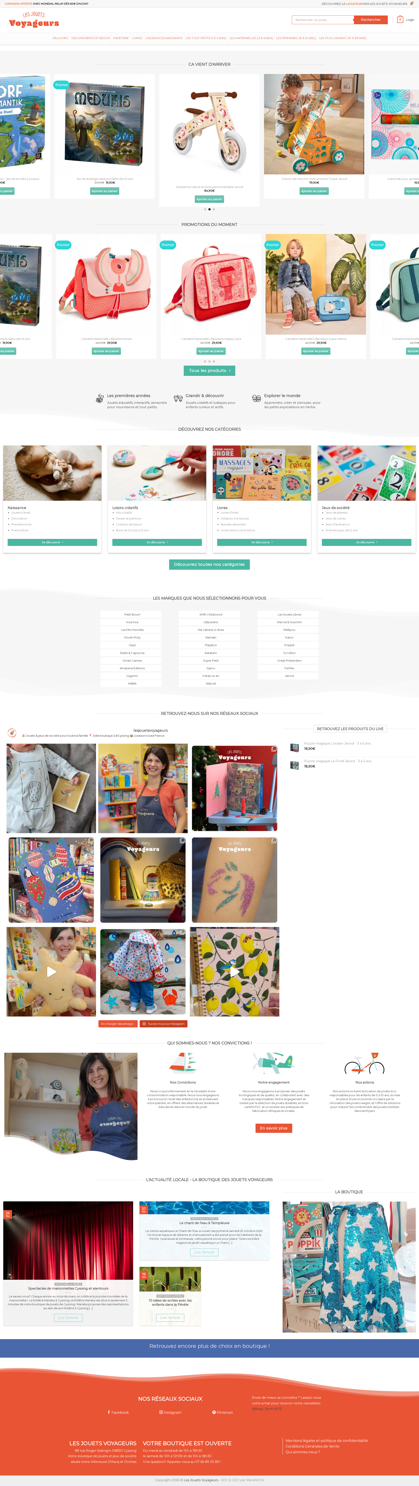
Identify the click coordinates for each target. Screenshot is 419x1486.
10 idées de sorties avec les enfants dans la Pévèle (170, 1302)
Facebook (120, 1412)
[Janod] (288, 678)
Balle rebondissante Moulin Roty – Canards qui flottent (376, 179)
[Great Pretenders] (288, 663)
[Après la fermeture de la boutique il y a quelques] (51, 788)
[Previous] (14, 121)
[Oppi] (131, 647)
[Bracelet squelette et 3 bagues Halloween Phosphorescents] (288, 284)
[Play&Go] (209, 647)
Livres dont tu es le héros (238, 530)
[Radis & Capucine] (131, 655)
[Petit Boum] (131, 617)
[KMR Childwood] (209, 617)
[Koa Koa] (131, 624)
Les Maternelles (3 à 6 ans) (251, 38)
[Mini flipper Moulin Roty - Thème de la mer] (62, 124)
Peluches (60, 38)
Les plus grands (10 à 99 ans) (342, 38)
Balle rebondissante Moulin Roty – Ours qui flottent (272, 178)
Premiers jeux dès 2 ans (342, 530)
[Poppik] (288, 647)
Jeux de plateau (337, 512)
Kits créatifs (124, 512)
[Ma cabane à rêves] (209, 632)
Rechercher (371, 20)
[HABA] (131, 686)
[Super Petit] (209, 663)
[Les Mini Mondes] (131, 632)
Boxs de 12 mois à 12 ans (132, 530)
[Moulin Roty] (131, 640)
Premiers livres (21, 524)
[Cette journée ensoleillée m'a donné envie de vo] (234, 971)
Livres (137, 38)
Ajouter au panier (62, 191)
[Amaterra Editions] (131, 670)
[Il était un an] (209, 678)
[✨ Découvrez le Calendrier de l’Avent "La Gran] (234, 788)
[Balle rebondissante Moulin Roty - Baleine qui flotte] (167, 124)
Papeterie (121, 38)
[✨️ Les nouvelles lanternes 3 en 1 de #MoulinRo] (143, 880)
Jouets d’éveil (20, 512)
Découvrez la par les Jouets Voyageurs (365, 3)
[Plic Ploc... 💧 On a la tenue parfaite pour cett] (143, 971)
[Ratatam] (209, 655)
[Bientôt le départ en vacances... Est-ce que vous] (51, 971)
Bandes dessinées (233, 524)
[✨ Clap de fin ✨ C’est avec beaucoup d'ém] (143, 788)
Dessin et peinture (128, 518)
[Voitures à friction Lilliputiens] (79, 284)
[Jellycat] (209, 686)
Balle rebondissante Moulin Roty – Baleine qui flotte (167, 179)
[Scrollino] (288, 655)
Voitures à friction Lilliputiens (78, 339)
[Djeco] (209, 670)
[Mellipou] (288, 632)
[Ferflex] (288, 670)
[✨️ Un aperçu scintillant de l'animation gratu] (234, 880)
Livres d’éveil (229, 512)
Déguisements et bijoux (91, 38)
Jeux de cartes (336, 518)
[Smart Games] (131, 663)
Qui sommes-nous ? (303, 1452)
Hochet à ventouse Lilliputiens (183, 339)
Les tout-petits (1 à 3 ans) (206, 38)
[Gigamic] (131, 678)
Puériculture (19, 530)
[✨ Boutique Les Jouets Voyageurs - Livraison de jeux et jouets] (55, 19)
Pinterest (224, 1412)
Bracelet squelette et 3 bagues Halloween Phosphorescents (288, 339)
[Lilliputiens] (209, 624)
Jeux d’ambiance (337, 524)
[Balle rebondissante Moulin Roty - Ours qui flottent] (272, 124)
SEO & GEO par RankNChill (242, 1480)
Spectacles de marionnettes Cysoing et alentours (68, 1288)
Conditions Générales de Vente (312, 1446)
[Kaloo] (288, 640)
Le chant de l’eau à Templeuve (204, 1223)
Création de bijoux (129, 524)
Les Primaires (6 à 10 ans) (296, 38)
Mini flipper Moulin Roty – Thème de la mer (62, 179)
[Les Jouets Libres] (288, 617)
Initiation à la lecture (235, 518)
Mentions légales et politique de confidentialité (327, 1441)
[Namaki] (209, 640)
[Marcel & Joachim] (288, 624)
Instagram (172, 1412)
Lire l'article (68, 1318)
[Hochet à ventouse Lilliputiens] (183, 284)
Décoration (19, 518)
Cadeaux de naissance (164, 38)
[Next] (405, 121)
